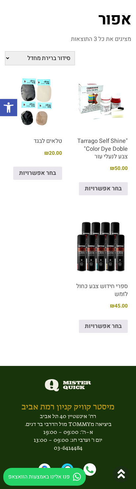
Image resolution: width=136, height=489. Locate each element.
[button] (8, 107)
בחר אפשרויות (103, 188)
